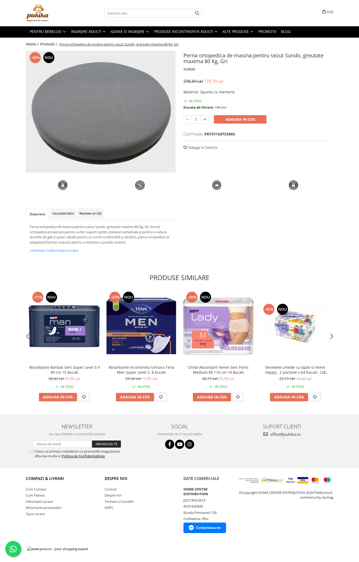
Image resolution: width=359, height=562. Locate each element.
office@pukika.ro (285, 434)
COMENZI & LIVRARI (45, 478)
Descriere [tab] (37, 214)
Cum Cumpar (36, 489)
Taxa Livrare (35, 514)
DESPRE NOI (116, 478)
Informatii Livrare (39, 501)
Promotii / (49, 44)
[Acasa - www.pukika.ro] (52, 13)
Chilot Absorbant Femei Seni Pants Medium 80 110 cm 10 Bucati (218, 370)
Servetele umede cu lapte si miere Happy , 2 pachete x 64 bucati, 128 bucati (295, 370)
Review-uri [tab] (90, 213)
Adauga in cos (240, 119)
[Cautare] (197, 13)
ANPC (109, 507)
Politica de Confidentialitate (83, 456)
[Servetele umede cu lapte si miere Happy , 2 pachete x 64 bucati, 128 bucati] (295, 326)
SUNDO (189, 69)
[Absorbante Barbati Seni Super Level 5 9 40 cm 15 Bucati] (64, 326)
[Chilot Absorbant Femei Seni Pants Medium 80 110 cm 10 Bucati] (218, 326)
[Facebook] (169, 444)
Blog (286, 31)
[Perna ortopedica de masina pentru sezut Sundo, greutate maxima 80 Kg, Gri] (101, 112)
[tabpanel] (101, 112)
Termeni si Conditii (119, 501)
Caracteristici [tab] (63, 213)
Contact (111, 489)
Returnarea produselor (43, 507)
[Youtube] (179, 444)
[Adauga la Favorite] (84, 397)
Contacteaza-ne (208, 528)
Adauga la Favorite (202, 147)
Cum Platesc (35, 495)
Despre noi (113, 495)
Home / (32, 44)
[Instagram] (189, 444)
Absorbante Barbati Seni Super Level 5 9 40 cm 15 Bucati (64, 370)
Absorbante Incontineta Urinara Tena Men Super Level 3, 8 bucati (141, 370)
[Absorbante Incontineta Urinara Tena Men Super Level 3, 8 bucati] (141, 326)
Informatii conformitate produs (54, 250)
